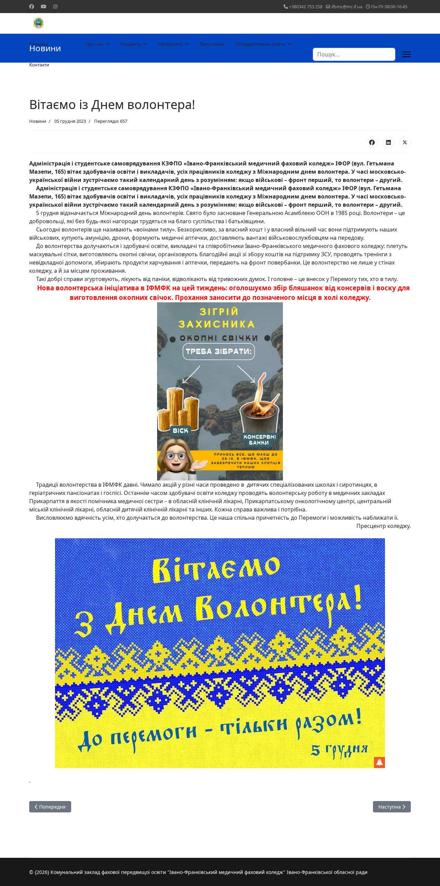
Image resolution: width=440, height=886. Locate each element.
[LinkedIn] (388, 142)
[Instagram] (55, 6)
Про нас (94, 44)
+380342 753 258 (305, 7)
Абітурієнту (170, 44)
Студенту (130, 44)
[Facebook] (31, 6)
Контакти (39, 64)
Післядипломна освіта (260, 44)
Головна (38, 44)
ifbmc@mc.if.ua (346, 7)
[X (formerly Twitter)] (405, 142)
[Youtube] (43, 6)
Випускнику (212, 44)
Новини (66, 44)
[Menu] (406, 54)
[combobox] (354, 54)
